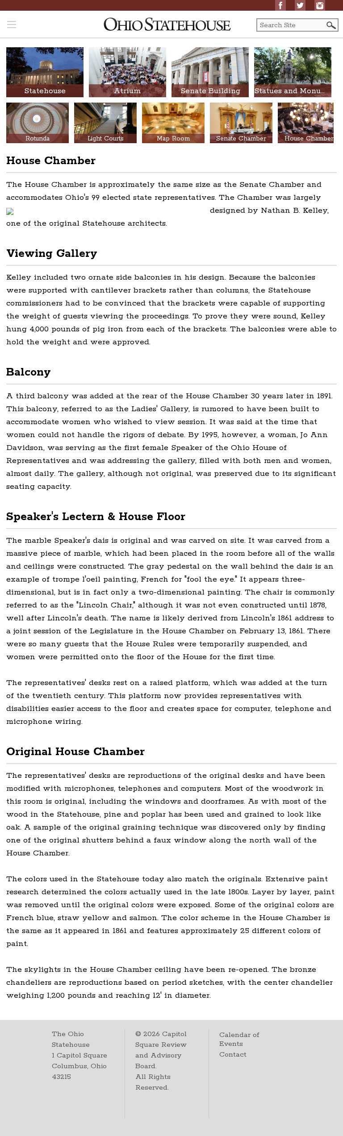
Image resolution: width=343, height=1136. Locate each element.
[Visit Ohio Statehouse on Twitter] (300, 5)
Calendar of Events (239, 1039)
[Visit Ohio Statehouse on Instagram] (319, 5)
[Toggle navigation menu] (11, 25)
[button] (330, 25)
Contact (233, 1054)
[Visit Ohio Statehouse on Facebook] (280, 5)
